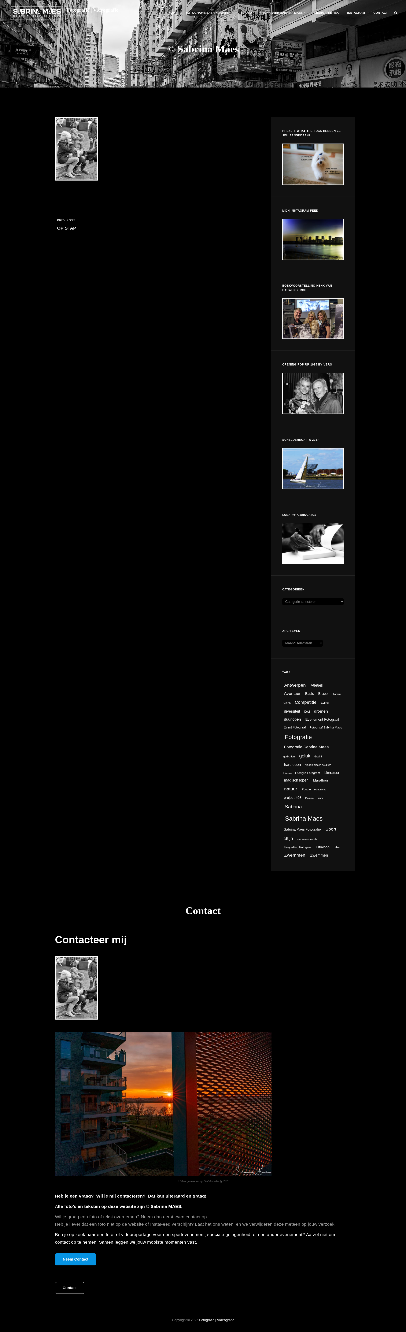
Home (173, 12)
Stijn (288, 838)
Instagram (356, 12)
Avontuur (292, 693)
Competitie (306, 702)
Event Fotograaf (295, 727)
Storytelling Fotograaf (298, 847)
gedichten (289, 756)
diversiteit (292, 711)
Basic (309, 694)
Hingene (287, 773)
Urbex (337, 847)
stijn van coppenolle (307, 839)
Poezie (306, 789)
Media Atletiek (326, 12)
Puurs (320, 798)
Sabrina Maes (304, 818)
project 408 (292, 798)
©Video (246, 12)
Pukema (309, 798)
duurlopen (292, 719)
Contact (380, 12)
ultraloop (322, 847)
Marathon (320, 780)
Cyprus (325, 702)
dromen (321, 711)
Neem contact (75, 1259)
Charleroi (336, 694)
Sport (330, 829)
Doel (307, 711)
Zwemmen (294, 855)
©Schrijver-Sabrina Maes (281, 12)
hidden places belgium (318, 765)
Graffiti (318, 756)
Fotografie (298, 737)
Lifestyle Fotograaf (307, 773)
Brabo (323, 693)
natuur (290, 788)
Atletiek (317, 685)
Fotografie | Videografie (92, 10)
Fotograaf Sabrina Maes (326, 727)
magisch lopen (296, 780)
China (287, 702)
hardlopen (292, 765)
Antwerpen (295, 685)
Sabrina (293, 806)
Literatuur (331, 773)
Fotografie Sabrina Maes (207, 12)
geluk (304, 755)
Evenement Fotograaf (322, 719)
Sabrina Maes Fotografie (302, 829)
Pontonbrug (320, 789)
